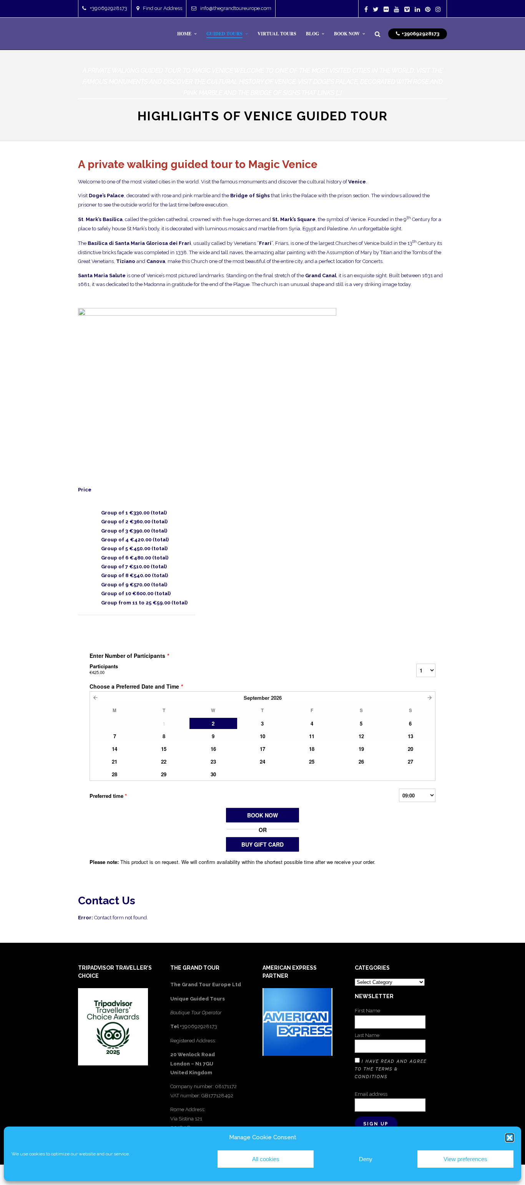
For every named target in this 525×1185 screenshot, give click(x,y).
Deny (365, 1159)
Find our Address (162, 8)
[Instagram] (438, 9)
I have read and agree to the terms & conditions (391, 1069)
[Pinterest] (427, 9)
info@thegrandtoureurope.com (235, 8)
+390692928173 (108, 8)
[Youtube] (396, 9)
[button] (509, 1138)
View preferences (465, 1159)
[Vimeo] (407, 9)
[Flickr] (386, 9)
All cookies (265, 1159)
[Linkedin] (417, 9)
